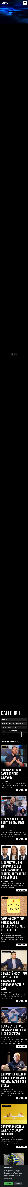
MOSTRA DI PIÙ (13, 730)
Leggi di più (21, 790)
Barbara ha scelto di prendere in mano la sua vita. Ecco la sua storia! (13, 1080)
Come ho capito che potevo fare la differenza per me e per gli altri (13, 924)
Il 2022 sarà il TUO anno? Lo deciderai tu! (12, 823)
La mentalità (5, 747)
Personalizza (19, 1183)
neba (4, 719)
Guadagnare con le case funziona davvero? (12, 774)
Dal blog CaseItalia (13, 723)
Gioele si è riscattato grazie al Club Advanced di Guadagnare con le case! (14, 981)
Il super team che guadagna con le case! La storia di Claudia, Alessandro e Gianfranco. (13, 870)
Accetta (9, 1183)
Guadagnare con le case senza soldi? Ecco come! (12, 1130)
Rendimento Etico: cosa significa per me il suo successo (14, 1030)
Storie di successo (6, 797)
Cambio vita (5, 898)
